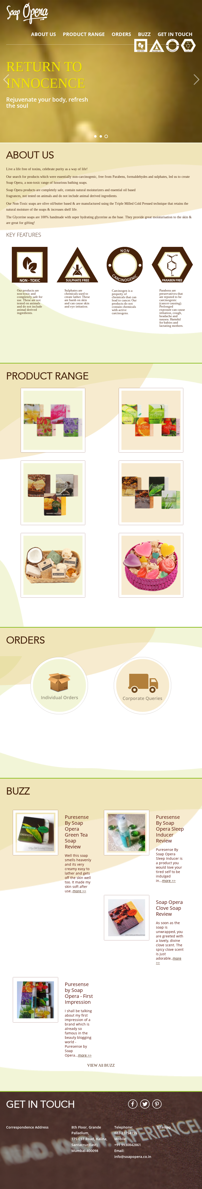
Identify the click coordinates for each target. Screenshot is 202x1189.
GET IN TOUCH (175, 34)
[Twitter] (143, 1104)
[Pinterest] (155, 1104)
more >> (79, 891)
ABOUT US (43, 34)
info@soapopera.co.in (132, 1156)
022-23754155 (125, 1133)
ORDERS (121, 34)
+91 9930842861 (127, 1144)
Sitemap (164, 1127)
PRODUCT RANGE (84, 34)
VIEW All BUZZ (101, 1065)
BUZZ (144, 34)
